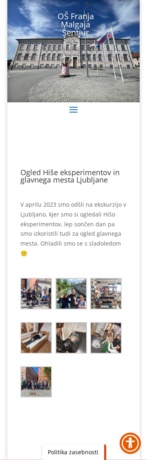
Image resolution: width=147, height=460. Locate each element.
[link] (36, 293)
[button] (73, 109)
